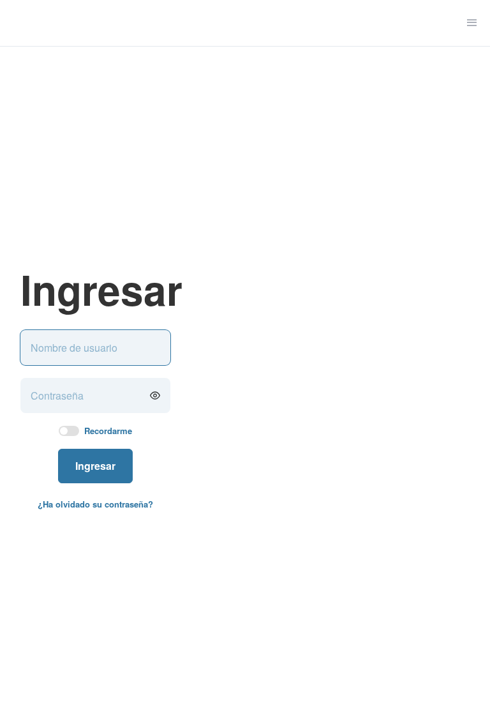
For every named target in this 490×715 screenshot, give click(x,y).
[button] (472, 23)
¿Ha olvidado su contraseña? (95, 504)
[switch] (69, 431)
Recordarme (108, 431)
